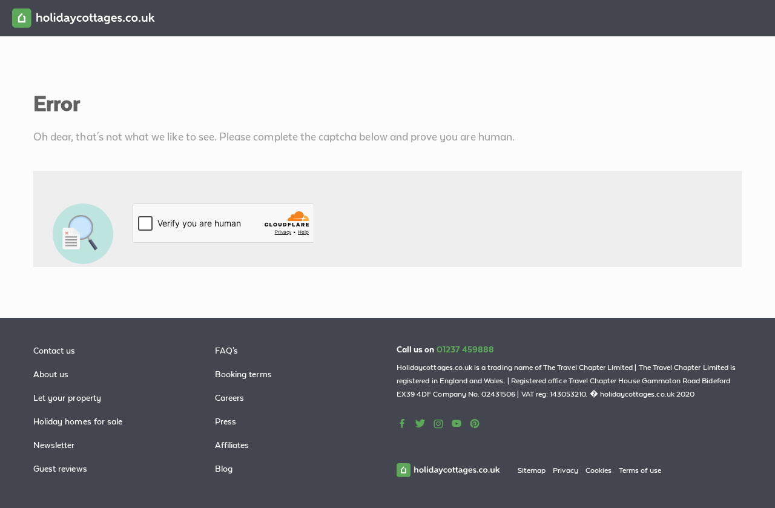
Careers (229, 398)
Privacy (565, 470)
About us (50, 374)
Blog (223, 468)
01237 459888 (466, 349)
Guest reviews (60, 468)
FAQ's (226, 350)
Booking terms (243, 374)
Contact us (54, 350)
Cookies (598, 470)
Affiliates (232, 445)
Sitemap (532, 470)
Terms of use (640, 470)
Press (225, 421)
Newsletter (54, 445)
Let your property (67, 398)
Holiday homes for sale (77, 421)
